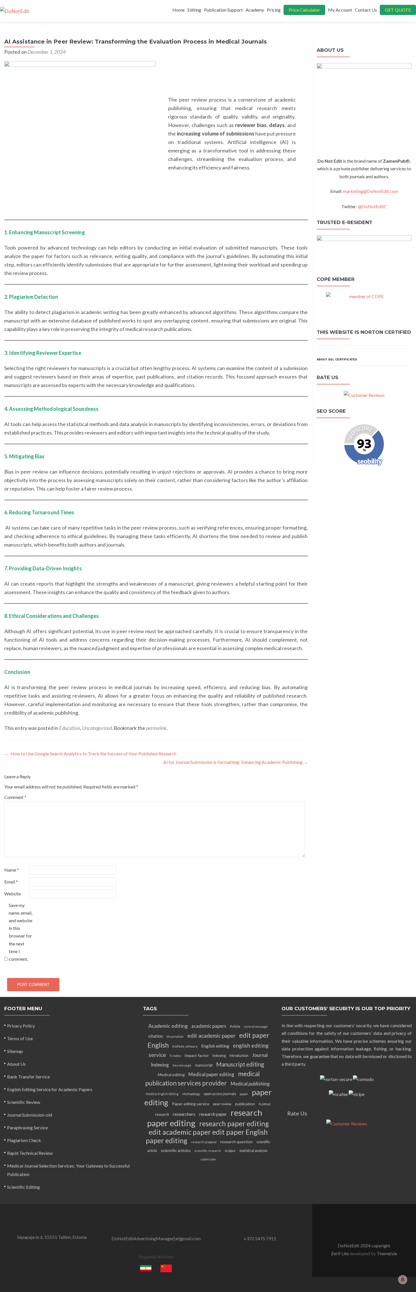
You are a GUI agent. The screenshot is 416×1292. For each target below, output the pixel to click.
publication (245, 1103)
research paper (213, 1114)
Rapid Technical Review (30, 1153)
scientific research (207, 1151)
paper (244, 1094)
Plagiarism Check (24, 1140)
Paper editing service (190, 1103)
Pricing (274, 9)
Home (178, 9)
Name (11, 869)
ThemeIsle (387, 1253)
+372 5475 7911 (260, 1238)
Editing (194, 9)
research (162, 1114)
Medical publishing (250, 1084)
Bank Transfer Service (28, 1076)
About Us (16, 1064)
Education (69, 728)
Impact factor (197, 1055)
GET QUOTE (398, 9)
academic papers (208, 1026)
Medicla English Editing (162, 1094)
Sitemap (15, 1051)
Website (12, 893)
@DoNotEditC (372, 206)
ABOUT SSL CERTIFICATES (337, 359)
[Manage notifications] (402, 1279)
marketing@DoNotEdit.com (370, 191)
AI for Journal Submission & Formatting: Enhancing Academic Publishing (235, 762)
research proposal (203, 1142)
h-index (175, 1055)
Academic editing (168, 1026)
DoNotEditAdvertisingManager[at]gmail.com (156, 1238)
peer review (222, 1104)
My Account (340, 9)
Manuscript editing (240, 1064)
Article (235, 1026)
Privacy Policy (21, 1025)
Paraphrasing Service (27, 1127)
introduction (239, 1056)
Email (11, 881)
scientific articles (176, 1150)
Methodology (191, 1094)
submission (208, 1159)
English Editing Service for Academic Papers (49, 1089)
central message (256, 1026)
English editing (215, 1045)
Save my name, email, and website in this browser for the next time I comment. (20, 932)
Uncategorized (97, 728)
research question (236, 1141)
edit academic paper (211, 1035)
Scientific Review (23, 1102)
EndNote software (185, 1046)
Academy (255, 9)
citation (155, 1036)
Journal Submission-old (29, 1114)
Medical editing (171, 1074)
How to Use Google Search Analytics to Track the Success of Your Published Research (90, 753)
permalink (156, 728)
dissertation (175, 1036)
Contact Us (366, 9)
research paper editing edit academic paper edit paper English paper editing (207, 1132)
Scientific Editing (23, 1187)
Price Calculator (304, 9)
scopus (230, 1151)
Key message (182, 1065)
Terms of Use (20, 1038)
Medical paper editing (211, 1074)
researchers (184, 1114)
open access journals (220, 1094)
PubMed (265, 1104)
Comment (15, 797)
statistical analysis (253, 1151)
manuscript (204, 1065)
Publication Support (223, 9)
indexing (219, 1056)
